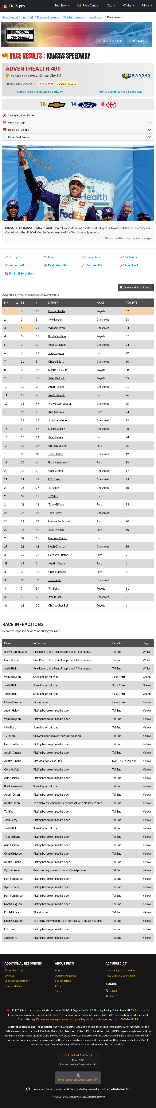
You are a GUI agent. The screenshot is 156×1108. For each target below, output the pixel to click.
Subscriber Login (14, 970)
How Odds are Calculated (120, 975)
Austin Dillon (56, 386)
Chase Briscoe (57, 571)
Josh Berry (54, 512)
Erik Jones (54, 479)
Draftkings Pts (58, 265)
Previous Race (111, 41)
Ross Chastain (57, 344)
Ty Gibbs (53, 588)
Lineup (52, 257)
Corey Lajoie (56, 470)
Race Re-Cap (16, 122)
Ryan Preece (56, 529)
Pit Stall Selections (22, 273)
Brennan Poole (57, 538)
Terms (58, 991)
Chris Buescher (57, 445)
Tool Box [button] (60, 5)
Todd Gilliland (56, 504)
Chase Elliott (56, 361)
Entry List (16, 257)
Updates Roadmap (65, 975)
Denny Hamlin (56, 311)
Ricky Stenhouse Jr (59, 403)
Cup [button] (110, 5)
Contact (9, 975)
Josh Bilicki (54, 580)
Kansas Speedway (23, 76)
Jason (113, 990)
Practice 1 (131, 265)
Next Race (137, 41)
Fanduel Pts (94, 265)
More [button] (146, 5)
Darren (114, 995)
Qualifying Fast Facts (21, 115)
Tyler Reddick (56, 378)
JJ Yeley (53, 496)
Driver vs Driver (13, 986)
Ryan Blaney (55, 437)
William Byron (56, 328)
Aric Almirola (56, 412)
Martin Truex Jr (57, 370)
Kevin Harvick (56, 395)
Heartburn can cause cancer (76, 1079)
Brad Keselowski (58, 462)
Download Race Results (137, 287)
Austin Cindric (56, 563)
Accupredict (18, 265)
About (58, 970)
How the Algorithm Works (120, 970)
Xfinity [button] (127, 5)
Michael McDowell (59, 521)
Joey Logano (56, 353)
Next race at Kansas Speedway (121, 91)
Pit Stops (131, 257)
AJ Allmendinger (58, 420)
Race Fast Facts (18, 136)
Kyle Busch (55, 597)
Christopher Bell (58, 605)
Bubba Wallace (57, 336)
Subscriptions (63, 980)
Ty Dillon (53, 487)
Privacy (59, 986)
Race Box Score (18, 129)
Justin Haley (55, 454)
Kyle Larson (55, 319)
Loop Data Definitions (17, 980)
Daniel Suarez (56, 428)
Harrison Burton (58, 554)
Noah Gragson (57, 546)
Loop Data (93, 257)
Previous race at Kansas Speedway (38, 91)
